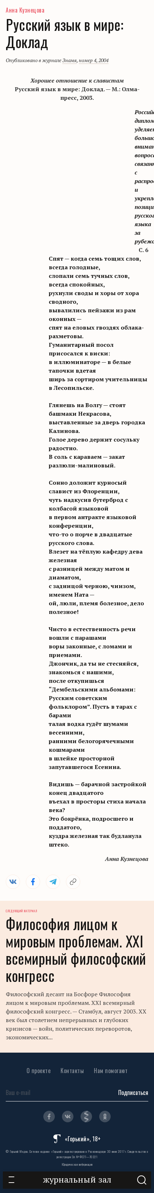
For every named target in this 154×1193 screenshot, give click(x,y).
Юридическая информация (77, 1164)
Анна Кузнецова (25, 10)
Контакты (72, 1070)
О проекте (39, 1070)
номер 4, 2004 (94, 60)
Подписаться (133, 1092)
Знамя (69, 60)
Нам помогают (110, 1070)
